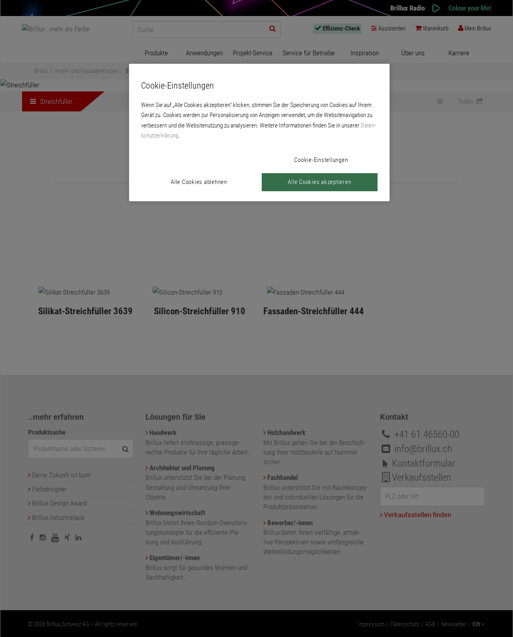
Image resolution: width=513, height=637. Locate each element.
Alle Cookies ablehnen (199, 182)
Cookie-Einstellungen (321, 160)
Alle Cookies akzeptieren (319, 182)
